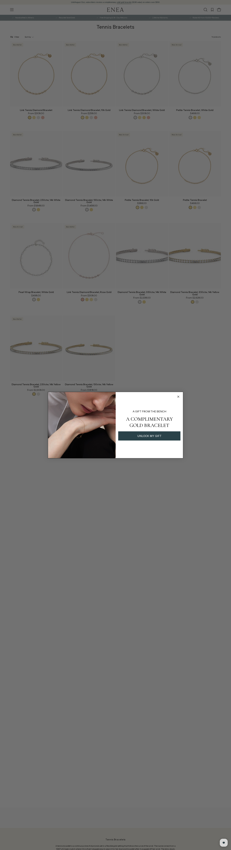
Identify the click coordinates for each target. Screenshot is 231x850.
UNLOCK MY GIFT (149, 436)
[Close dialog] (178, 397)
